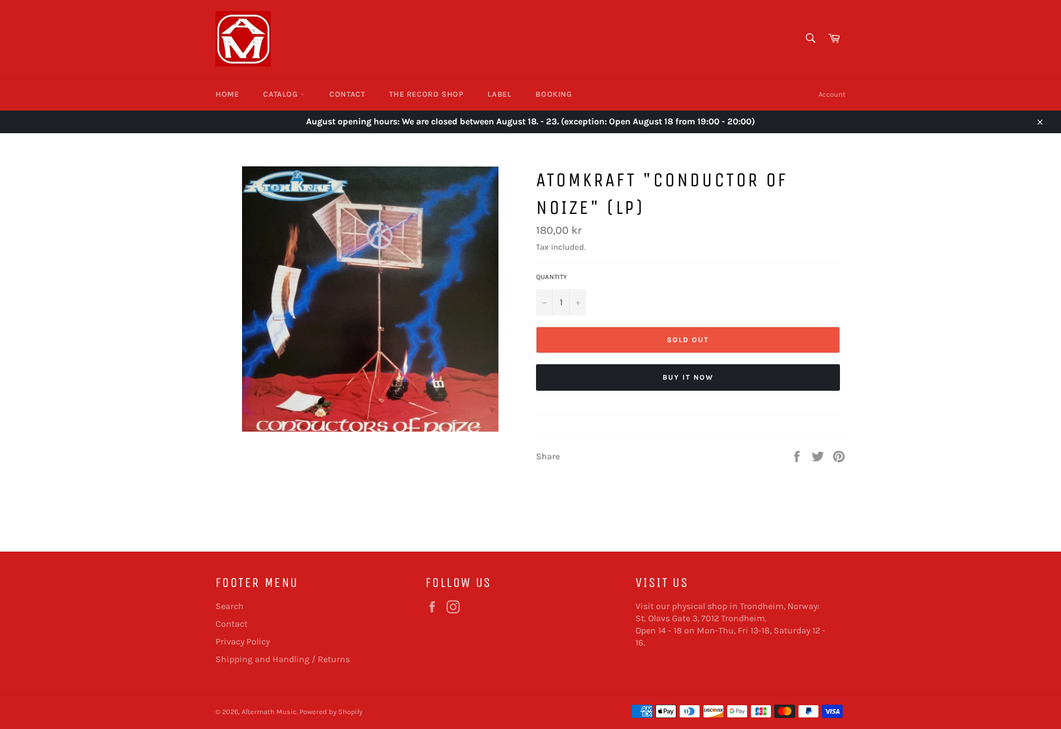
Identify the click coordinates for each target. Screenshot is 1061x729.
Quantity (551, 277)
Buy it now (688, 377)
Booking (553, 94)
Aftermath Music (269, 711)
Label (499, 94)
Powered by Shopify (331, 711)
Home (227, 94)
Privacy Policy (243, 641)
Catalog (281, 94)
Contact (347, 94)
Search (230, 606)
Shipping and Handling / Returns (283, 659)
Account (831, 94)
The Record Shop (426, 94)
